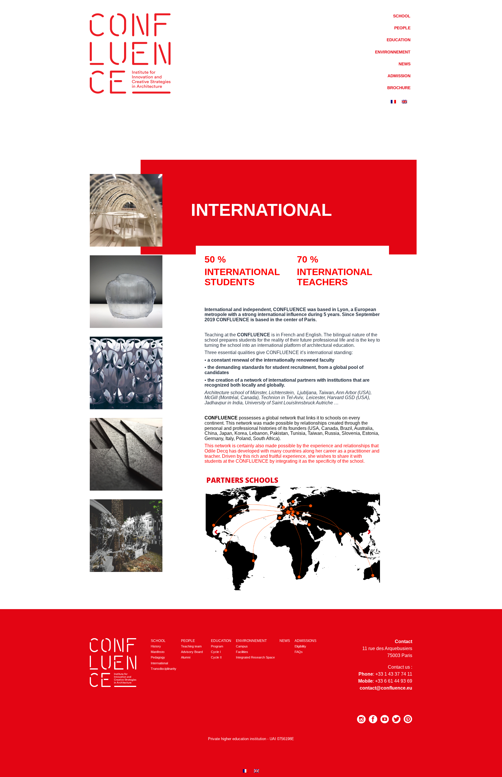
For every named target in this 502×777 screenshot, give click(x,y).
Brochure (398, 87)
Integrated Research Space (255, 657)
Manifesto (157, 652)
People (402, 28)
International (159, 663)
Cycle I (216, 652)
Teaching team (191, 646)
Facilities (242, 652)
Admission (399, 75)
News (404, 64)
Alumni (185, 657)
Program (217, 646)
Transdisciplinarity (163, 668)
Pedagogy (158, 657)
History (156, 646)
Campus (242, 646)
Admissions (305, 641)
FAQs (299, 652)
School (401, 16)
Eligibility (300, 646)
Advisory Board (192, 652)
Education (398, 39)
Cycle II (216, 657)
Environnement (392, 52)
